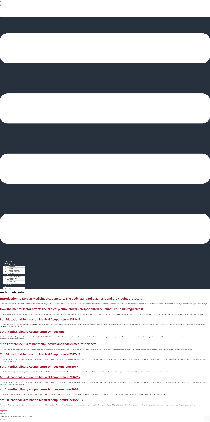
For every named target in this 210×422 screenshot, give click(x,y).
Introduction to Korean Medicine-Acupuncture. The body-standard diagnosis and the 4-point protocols (71, 298)
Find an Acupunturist (15, 283)
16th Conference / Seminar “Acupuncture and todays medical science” (48, 344)
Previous (3, 410)
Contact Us (8, 285)
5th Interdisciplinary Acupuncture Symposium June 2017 (39, 366)
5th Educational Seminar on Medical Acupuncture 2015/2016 (42, 400)
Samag (2, 2)
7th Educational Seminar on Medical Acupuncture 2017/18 (40, 354)
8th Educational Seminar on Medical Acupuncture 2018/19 (40, 319)
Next (2, 412)
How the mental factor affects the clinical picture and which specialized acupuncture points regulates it (71, 309)
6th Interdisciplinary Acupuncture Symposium (32, 332)
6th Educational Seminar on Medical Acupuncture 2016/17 (40, 377)
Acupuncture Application (12, 279)
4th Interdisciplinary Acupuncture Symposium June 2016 (39, 389)
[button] (105, 138)
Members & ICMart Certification (13, 272)
